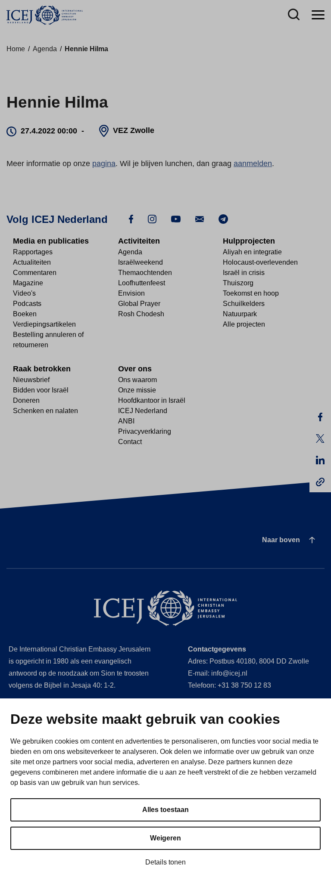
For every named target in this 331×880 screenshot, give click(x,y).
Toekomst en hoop (251, 293)
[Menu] (318, 15)
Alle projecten (244, 324)
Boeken (25, 314)
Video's (24, 293)
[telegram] (223, 218)
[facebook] (131, 218)
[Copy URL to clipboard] (320, 481)
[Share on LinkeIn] (320, 460)
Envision (131, 293)
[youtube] (176, 218)
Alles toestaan (165, 809)
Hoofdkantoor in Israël (151, 400)
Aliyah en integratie (252, 252)
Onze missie (137, 390)
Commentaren (34, 272)
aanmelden (253, 163)
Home (15, 48)
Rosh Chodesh (141, 314)
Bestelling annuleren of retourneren (48, 340)
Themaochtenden (145, 272)
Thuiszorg (238, 283)
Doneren (26, 400)
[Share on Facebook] (320, 417)
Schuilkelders (244, 303)
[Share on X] (320, 438)
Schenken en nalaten (45, 410)
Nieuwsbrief (31, 379)
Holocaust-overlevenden (260, 262)
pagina (104, 163)
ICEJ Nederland (142, 410)
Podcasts (27, 303)
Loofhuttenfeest (141, 283)
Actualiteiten (32, 262)
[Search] (293, 15)
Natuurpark (240, 314)
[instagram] (152, 218)
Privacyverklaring (144, 431)
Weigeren (165, 838)
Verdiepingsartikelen (44, 324)
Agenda (45, 48)
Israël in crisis (244, 272)
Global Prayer (139, 303)
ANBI (126, 421)
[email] (199, 218)
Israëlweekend (140, 262)
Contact (130, 441)
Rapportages (33, 252)
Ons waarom (137, 379)
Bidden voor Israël (41, 390)
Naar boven (281, 539)
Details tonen (165, 862)
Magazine (28, 283)
